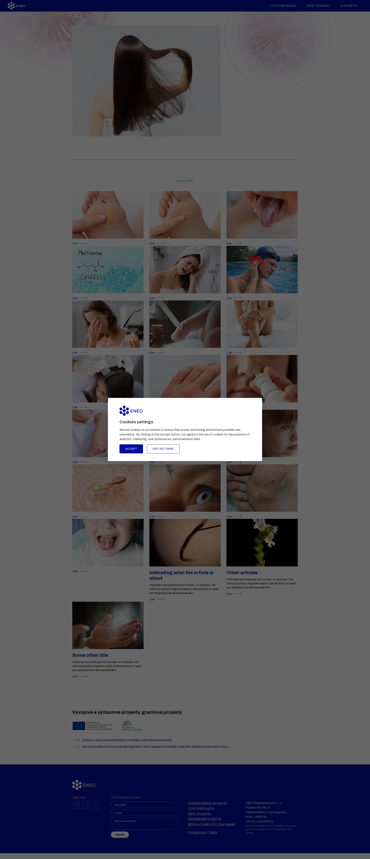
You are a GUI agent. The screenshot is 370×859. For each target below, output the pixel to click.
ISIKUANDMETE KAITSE (205, 818)
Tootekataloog (283, 5)
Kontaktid (348, 5)
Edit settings (163, 448)
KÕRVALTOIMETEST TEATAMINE (211, 824)
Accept (131, 448)
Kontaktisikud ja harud (207, 803)
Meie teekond (318, 5)
